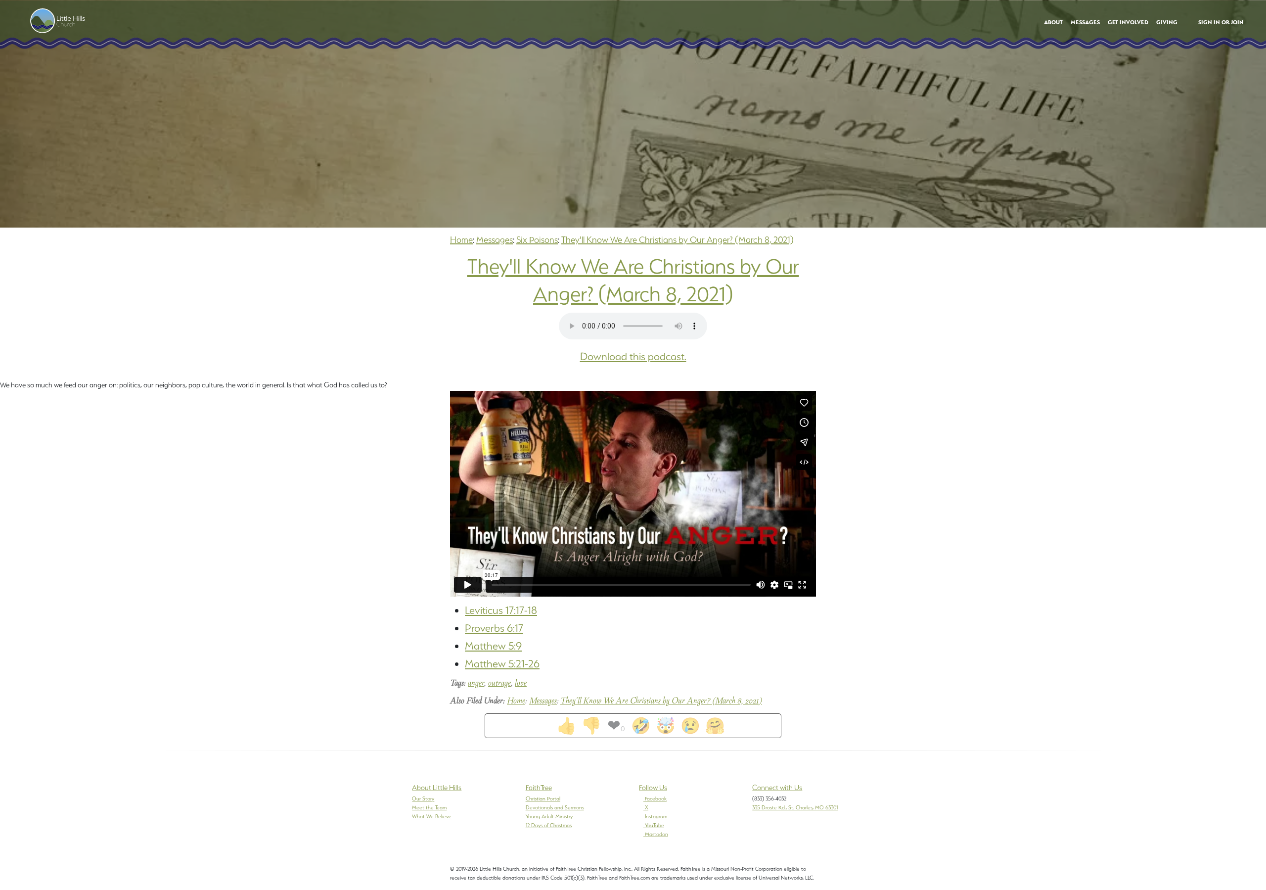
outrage (499, 684)
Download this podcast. (633, 356)
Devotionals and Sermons (555, 807)
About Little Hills (436, 788)
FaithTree (539, 788)
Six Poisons (537, 239)
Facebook (656, 798)
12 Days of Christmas (549, 825)
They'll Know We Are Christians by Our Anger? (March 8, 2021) (677, 239)
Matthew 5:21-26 (502, 663)
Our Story (423, 798)
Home (461, 239)
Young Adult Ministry (549, 816)
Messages (494, 239)
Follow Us (653, 788)
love (521, 684)
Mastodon (656, 834)
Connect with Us (777, 788)
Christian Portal (543, 798)
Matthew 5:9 (493, 646)
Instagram (656, 816)
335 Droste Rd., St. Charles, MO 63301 (795, 807)
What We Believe (432, 816)
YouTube (654, 825)
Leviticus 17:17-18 (501, 610)
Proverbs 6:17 (494, 628)
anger (476, 684)
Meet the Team (429, 807)
